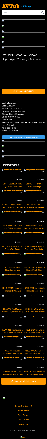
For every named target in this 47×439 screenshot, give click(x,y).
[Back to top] (43, 434)
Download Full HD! (25, 91)
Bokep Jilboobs (23, 410)
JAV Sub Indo (23, 419)
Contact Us (23, 424)
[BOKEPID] (17, 6)
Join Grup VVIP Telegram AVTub (25, 137)
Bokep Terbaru (23, 415)
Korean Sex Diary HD (23, 406)
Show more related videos (23, 380)
